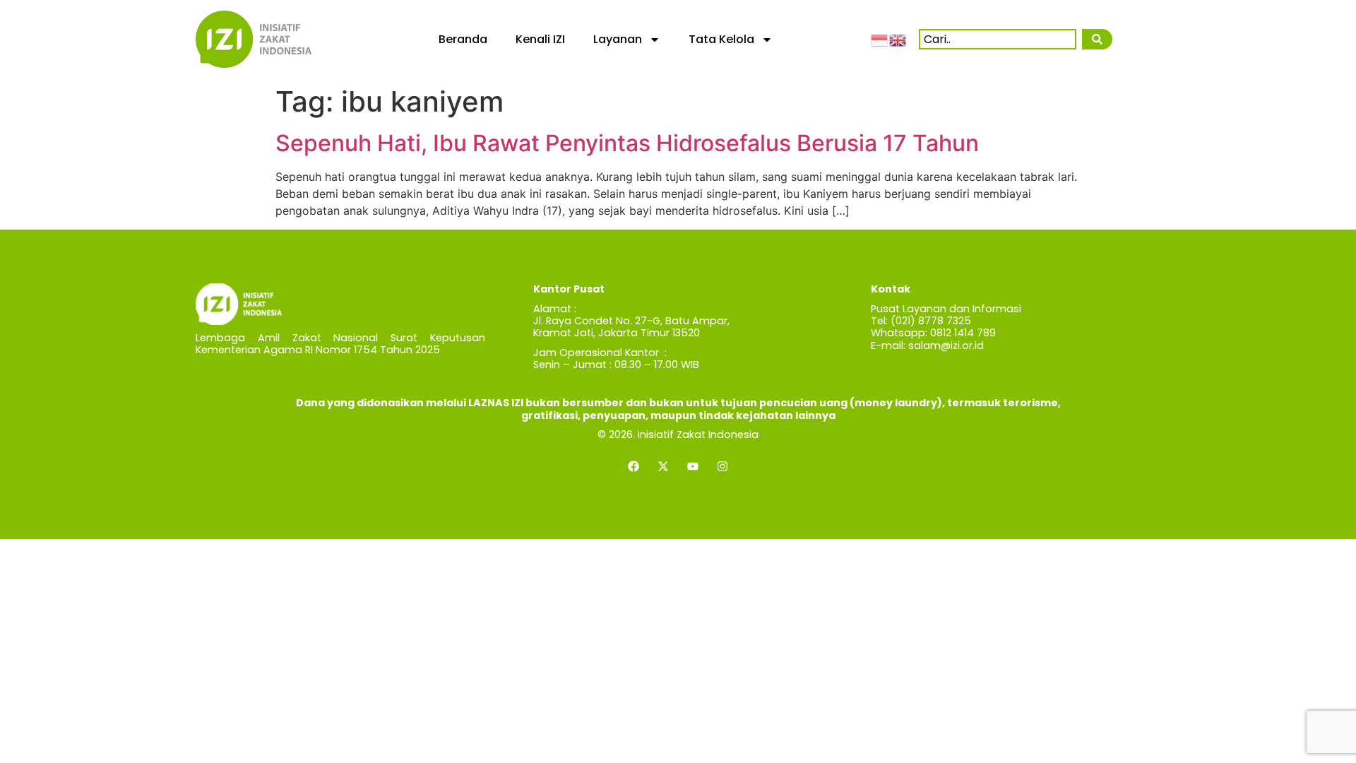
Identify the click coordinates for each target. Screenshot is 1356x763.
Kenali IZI (540, 39)
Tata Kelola (721, 39)
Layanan (617, 39)
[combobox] (997, 39)
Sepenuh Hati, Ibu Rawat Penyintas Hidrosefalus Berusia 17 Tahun (627, 143)
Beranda (463, 39)
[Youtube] (693, 466)
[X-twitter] (663, 466)
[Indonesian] (880, 39)
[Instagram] (722, 466)
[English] (898, 39)
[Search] (1097, 39)
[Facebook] (633, 466)
